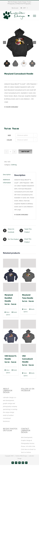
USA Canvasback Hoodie (27, 359)
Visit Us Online (26, 452)
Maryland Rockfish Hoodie (9, 298)
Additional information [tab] (7, 181)
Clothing (14, 165)
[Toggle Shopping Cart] (29, 16)
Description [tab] (7, 174)
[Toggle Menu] (34, 16)
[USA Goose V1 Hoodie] (10, 336)
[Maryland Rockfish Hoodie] (10, 275)
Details (15, 312)
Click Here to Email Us (28, 449)
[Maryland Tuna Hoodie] (28, 275)
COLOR (9, 140)
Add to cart (25, 151)
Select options (8, 313)
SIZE (9, 135)
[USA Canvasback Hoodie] (28, 336)
